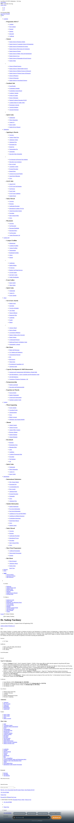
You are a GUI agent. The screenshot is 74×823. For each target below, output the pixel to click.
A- (4, 8)
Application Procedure (14, 206)
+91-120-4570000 (5, 792)
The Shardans (12, 459)
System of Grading (13, 95)
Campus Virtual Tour (14, 137)
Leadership (11, 317)
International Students (10, 575)
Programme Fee (12, 144)
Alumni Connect (13, 425)
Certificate (11, 36)
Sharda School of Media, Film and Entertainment (20, 53)
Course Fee (6, 705)
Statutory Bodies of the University (17, 335)
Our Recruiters (12, 233)
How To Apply (6, 703)
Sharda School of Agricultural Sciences (18, 80)
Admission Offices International (10, 726)
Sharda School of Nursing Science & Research (20, 73)
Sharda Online (12, 60)
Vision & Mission (13, 313)
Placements (6, 735)
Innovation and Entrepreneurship (16, 387)
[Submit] (14, 787)
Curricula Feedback (13, 107)
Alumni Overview (13, 427)
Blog (4, 756)
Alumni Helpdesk (13, 437)
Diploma (11, 31)
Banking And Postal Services (16, 270)
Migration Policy (13, 447)
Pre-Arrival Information (14, 508)
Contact (8, 611)
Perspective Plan (13, 315)
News (10, 414)
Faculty (11, 320)
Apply (5, 573)
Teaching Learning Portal (12, 607)
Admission (5, 702)
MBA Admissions (9, 577)
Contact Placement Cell (14, 235)
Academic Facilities (13, 245)
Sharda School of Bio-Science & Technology (19, 49)
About (4, 297)
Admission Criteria (13, 139)
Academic (5, 18)
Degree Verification (13, 97)
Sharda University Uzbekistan (10, 742)
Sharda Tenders (12, 337)
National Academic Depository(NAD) (18, 100)
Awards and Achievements (15, 397)
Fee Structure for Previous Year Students (18, 159)
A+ (4, 7)
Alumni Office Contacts (14, 430)
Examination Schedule (14, 88)
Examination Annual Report (15, 90)
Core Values (12, 310)
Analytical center (13, 366)
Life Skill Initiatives (13, 376)
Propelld (8, 13)
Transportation (12, 250)
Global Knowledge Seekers (15, 210)
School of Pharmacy (13, 75)
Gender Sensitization (14, 277)
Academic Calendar (13, 93)
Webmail (8, 591)
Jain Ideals (11, 305)
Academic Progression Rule (15, 454)
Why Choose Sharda (14, 482)
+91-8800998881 (7, 818)
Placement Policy (13, 230)
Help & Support (13, 561)
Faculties (5, 750)
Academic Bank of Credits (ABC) (17, 102)
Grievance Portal (10, 609)
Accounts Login (10, 605)
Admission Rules (13, 491)
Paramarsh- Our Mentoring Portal (14, 602)
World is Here (12, 565)
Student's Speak (12, 525)
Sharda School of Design (15, 51)
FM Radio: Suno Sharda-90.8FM (16, 419)
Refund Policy (12, 171)
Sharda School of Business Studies (17, 41)
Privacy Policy (21, 799)
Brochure (11, 442)
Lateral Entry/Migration (14, 176)
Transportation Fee (13, 149)
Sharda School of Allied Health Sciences (18, 68)
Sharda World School (8, 740)
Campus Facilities (13, 248)
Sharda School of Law (14, 56)
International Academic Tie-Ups (16, 208)
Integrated (11, 33)
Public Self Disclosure (14, 350)
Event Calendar (12, 295)
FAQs (10, 178)
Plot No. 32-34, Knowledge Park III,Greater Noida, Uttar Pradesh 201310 (17, 790)
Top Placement (12, 225)
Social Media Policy (8, 763)
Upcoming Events (13, 410)
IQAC (4, 570)
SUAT (4, 728)
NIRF (4, 724)
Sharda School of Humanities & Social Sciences (20, 58)
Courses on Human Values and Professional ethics (14, 759)
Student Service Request (14, 127)
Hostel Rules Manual (14, 520)
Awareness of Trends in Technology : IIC (18, 379)
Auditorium (12, 263)
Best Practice (12, 359)
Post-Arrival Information (14, 511)
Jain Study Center (13, 274)
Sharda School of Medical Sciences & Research (20, 71)
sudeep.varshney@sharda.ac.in (8, 625)
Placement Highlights (14, 228)
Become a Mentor (13, 432)
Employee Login (10, 600)
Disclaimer (15, 799)
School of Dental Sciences (15, 66)
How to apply (12, 489)
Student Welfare (13, 265)
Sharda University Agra (8, 743)
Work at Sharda (12, 330)
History (11, 322)
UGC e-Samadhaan (7, 758)
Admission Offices (13, 563)
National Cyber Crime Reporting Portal (12, 760)
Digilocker (8, 586)
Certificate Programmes (14, 550)
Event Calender (9, 603)
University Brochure (14, 109)
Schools (11, 257)
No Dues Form (9, 594)
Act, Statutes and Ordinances (15, 352)
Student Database (13, 434)
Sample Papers (12, 195)
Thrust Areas (12, 361)
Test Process (12, 188)
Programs (11, 203)
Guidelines (11, 452)
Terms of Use (28, 799)
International (6, 476)
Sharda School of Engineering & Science (18, 46)
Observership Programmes (15, 553)
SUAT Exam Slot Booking (15, 186)
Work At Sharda (7, 751)
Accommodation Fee (14, 486)
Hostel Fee (11, 146)
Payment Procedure (13, 169)
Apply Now (12, 568)
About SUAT (12, 184)
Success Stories (12, 392)
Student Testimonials (14, 395)
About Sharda (6, 739)
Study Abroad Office (14, 215)
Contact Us (11, 122)
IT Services (11, 267)
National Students (10, 574)
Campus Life (6, 237)
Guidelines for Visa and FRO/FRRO (17, 513)
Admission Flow (13, 142)
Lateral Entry (6, 709)
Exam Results (12, 86)
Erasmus (11, 555)
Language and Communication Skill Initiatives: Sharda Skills (23, 372)
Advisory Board (13, 327)
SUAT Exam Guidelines (14, 193)
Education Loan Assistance (15, 161)
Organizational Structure (14, 354)
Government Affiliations (14, 332)
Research (5, 569)
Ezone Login (9, 601)
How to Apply (12, 164)
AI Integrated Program (14, 339)
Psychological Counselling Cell (16, 364)
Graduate (11, 24)
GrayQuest (3, 13)
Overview (11, 135)
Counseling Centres (13, 166)
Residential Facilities (14, 252)
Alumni (5, 754)
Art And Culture (13, 272)
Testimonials (12, 117)
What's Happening (13, 120)
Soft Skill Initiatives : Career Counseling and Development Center (24, 374)
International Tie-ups (14, 538)
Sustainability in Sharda (14, 344)
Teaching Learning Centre (15, 399)
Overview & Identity (14, 308)
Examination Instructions (15, 518)
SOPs (10, 449)
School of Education (14, 78)
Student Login (9, 589)
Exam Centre (12, 191)
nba (10, 461)
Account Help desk (7, 730)
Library (11, 255)
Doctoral (11, 29)
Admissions (6, 129)
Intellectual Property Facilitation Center (18, 342)
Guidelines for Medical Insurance (16, 516)
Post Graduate (12, 26)
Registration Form (13, 445)
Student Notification (13, 506)
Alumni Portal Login (11, 587)
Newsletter (11, 213)
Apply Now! (3, 5)
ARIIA (5, 762)
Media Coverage (13, 417)
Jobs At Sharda (9, 610)
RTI (10, 357)
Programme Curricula (14, 105)
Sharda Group (12, 303)
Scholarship (12, 151)
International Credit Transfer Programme (12, 764)
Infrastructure (12, 243)
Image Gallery (12, 124)
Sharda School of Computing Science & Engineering (21, 44)
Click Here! (3, 2)
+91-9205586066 (7, 813)
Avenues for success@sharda (16, 173)
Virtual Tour (3, 794)
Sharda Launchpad (13, 384)
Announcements (13, 412)
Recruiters (5, 737)
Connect (5, 402)
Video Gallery (12, 285)
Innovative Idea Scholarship (15, 154)
